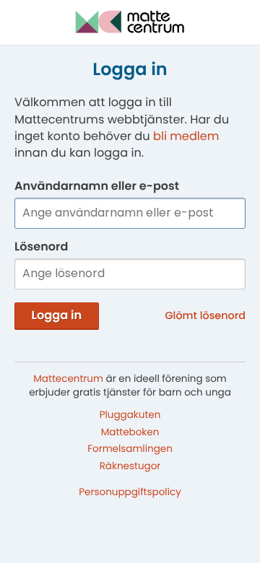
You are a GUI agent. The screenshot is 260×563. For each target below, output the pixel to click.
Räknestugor (130, 466)
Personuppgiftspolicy (130, 492)
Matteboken (130, 431)
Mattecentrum (68, 378)
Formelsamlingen (130, 448)
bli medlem (186, 136)
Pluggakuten (130, 414)
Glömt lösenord (205, 316)
